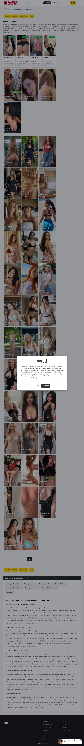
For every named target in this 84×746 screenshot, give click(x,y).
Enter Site (46, 385)
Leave (37, 385)
